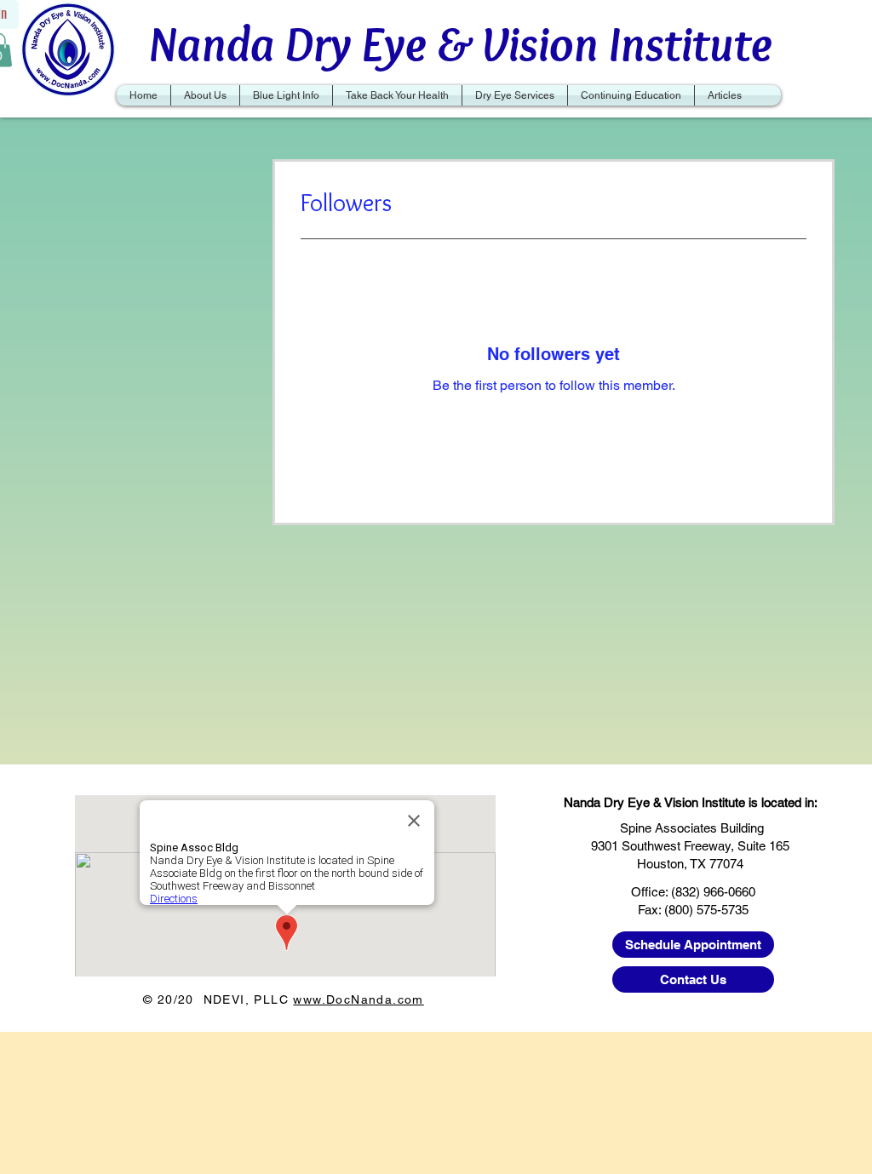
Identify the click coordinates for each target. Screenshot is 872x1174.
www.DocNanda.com (358, 999)
